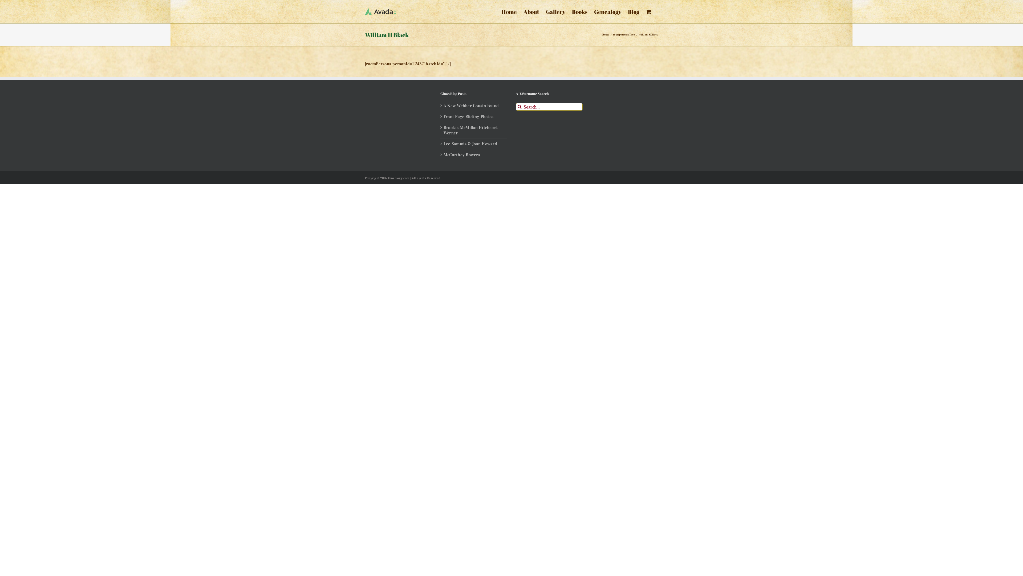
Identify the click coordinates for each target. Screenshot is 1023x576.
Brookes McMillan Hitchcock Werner (471, 130)
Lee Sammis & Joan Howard (470, 143)
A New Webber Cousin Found (471, 105)
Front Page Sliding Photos (468, 116)
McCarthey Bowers (462, 154)
